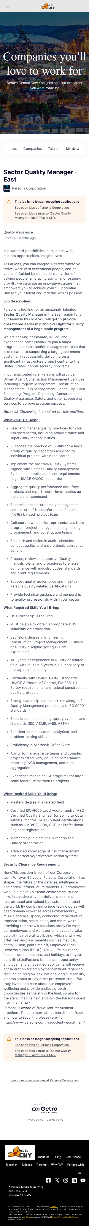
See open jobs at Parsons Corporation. (42, 207)
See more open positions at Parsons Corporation (45, 1080)
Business (11, 1165)
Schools (27, 1165)
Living (57, 1157)
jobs (13, 148)
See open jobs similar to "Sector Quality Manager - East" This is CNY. (43, 215)
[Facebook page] (48, 1180)
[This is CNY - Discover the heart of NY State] (48, 6)
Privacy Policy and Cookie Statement (65, 1217)
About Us (43, 1157)
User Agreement (27, 1217)
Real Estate (73, 1157)
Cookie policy (55, 1119)
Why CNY (57, 1165)
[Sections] (7, 6)
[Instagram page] (65, 1180)
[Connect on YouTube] (83, 1180)
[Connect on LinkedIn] (74, 1180)
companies (32, 148)
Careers (42, 1165)
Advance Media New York (25, 1187)
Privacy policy (34, 1119)
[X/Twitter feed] (57, 1180)
